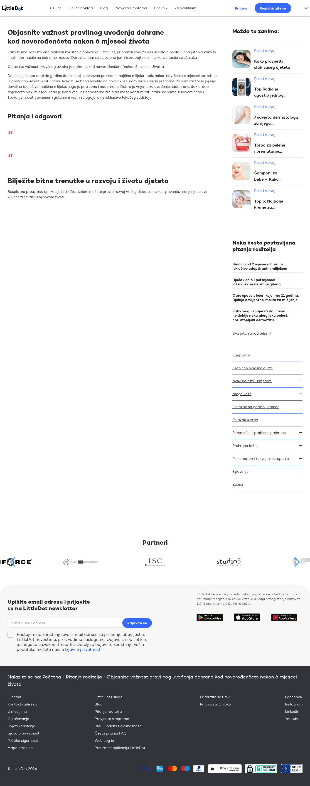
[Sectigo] (261, 768)
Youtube (292, 719)
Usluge (56, 8)
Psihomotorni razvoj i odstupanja (260, 458)
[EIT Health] (81, 562)
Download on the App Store (247, 617)
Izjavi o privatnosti (83, 649)
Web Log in (104, 740)
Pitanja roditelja (84, 677)
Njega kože (241, 394)
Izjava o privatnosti (23, 733)
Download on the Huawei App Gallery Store (284, 617)
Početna (51, 677)
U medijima (17, 711)
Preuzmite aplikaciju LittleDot (120, 748)
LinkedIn (292, 711)
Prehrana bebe (245, 445)
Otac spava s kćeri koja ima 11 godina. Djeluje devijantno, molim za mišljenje (265, 297)
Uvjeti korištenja (21, 726)
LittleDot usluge (108, 697)
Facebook (293, 697)
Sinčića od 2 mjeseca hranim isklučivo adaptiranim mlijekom (259, 266)
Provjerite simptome (112, 719)
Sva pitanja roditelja (249, 333)
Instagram (294, 704)
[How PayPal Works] (198, 768)
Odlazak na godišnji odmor (255, 407)
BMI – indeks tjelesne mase (118, 726)
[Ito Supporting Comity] (155, 562)
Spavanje (240, 471)
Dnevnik (160, 8)
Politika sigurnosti (22, 740)
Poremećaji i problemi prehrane (259, 433)
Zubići (237, 484)
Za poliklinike (186, 8)
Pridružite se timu (215, 697)
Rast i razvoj (264, 51)
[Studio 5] (229, 562)
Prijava (241, 8)
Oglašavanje (18, 719)
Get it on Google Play (210, 617)
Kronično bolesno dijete (252, 368)
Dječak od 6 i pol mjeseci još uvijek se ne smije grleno (256, 281)
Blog (104, 8)
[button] (297, 562)
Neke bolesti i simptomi (252, 381)
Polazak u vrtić (245, 420)
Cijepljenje (241, 355)
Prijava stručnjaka (215, 704)
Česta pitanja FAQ (110, 733)
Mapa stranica (20, 748)
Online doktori (81, 8)
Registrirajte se (273, 8)
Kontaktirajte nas (22, 704)
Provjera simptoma (131, 8)
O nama (14, 697)
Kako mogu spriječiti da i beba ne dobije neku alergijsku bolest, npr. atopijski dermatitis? (260, 315)
